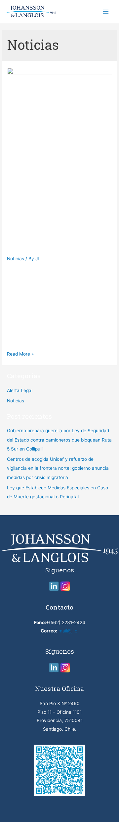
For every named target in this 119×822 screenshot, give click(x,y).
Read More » (20, 354)
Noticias (15, 258)
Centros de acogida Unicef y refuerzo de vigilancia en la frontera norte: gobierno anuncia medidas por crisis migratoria (58, 468)
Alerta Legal (19, 390)
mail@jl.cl (68, 630)
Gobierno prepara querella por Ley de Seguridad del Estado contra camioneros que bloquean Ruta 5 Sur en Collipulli (56, 216)
